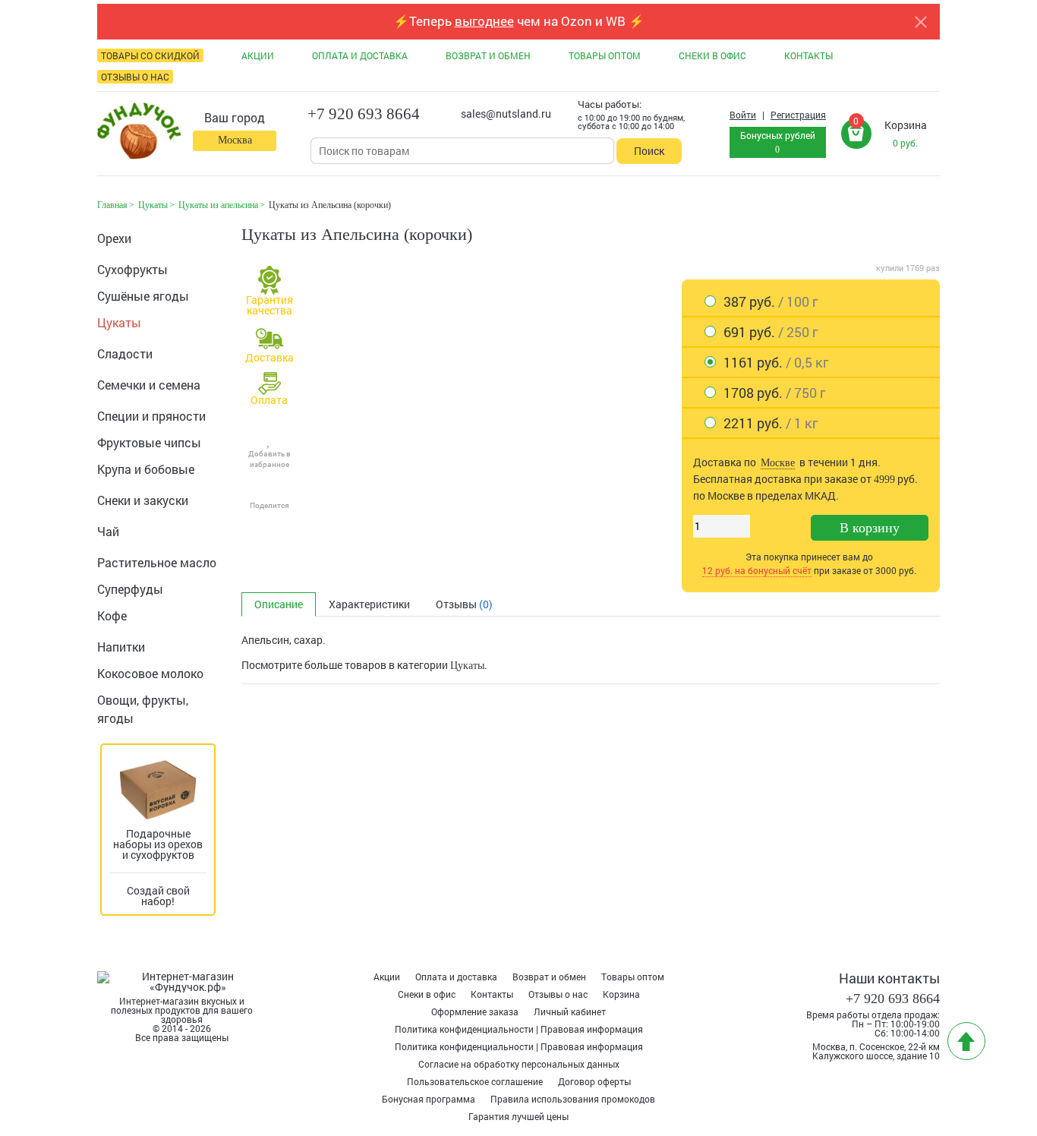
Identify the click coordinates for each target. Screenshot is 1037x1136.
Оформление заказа (474, 1011)
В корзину (870, 527)
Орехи (114, 238)
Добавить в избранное (269, 459)
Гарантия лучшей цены (518, 1116)
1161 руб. (775, 362)
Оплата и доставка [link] (360, 55)
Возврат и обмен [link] (488, 55)
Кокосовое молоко (150, 673)
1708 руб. (774, 392)
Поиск (649, 151)
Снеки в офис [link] (712, 55)
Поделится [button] (269, 505)
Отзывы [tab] (464, 604)
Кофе (112, 615)
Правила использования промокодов (572, 1099)
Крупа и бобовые (145, 469)
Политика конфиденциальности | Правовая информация (519, 1029)
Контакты (492, 994)
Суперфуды (130, 589)
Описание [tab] (278, 604)
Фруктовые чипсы (149, 442)
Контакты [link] (808, 55)
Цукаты (119, 322)
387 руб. (770, 301)
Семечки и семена (148, 385)
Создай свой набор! (158, 895)
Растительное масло (156, 562)
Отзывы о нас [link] (135, 77)
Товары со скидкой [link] (150, 55)
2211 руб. (770, 423)
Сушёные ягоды (143, 296)
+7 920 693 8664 (363, 114)
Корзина (621, 994)
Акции (387, 976)
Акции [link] (257, 55)
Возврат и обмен (549, 976)
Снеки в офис (426, 994)
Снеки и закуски (142, 500)
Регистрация (798, 115)
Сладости (125, 353)
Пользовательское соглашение (475, 1081)
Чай (108, 531)
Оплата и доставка (456, 976)
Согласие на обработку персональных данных (518, 1064)
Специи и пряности (151, 416)
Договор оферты (594, 1081)
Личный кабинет (570, 1011)
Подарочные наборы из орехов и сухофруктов (158, 844)
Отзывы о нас (558, 994)
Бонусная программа (428, 1099)
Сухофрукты (132, 269)
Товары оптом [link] (605, 55)
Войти (743, 115)
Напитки (121, 647)
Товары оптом (632, 976)
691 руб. (770, 332)
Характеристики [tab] (369, 604)
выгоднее (484, 21)
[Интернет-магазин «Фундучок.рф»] (139, 132)
